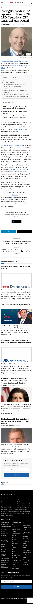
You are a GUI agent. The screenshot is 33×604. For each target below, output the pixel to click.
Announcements (6, 526)
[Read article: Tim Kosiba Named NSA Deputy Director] (16, 316)
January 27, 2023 (15, 345)
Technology (26, 560)
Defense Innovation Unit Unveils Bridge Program (15, 91)
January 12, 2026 (15, 307)
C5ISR (3, 547)
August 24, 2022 (15, 385)
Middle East (26, 541)
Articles (3, 529)
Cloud (3, 551)
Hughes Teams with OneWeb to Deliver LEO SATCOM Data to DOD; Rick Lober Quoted (15, 421)
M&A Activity (26, 539)
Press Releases (27, 552)
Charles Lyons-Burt (7, 425)
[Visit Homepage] (16, 2)
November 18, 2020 (18, 24)
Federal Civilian (14, 546)
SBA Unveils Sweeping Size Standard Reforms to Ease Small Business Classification (14, 86)
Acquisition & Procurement (5, 523)
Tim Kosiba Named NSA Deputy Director (15, 305)
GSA (24, 522)
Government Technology (15, 567)
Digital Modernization (16, 532)
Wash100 (25, 564)
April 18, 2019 (17, 271)
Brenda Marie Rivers (7, 271)
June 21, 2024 (17, 425)
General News (16, 558)
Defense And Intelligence (5, 561)
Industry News (27, 527)
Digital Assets (16, 529)
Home (2, 8)
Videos (24, 562)
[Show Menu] (2, 2)
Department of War (16, 523)
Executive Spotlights (15, 542)
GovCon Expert (16, 560)
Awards (3, 538)
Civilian (3, 549)
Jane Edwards (6, 307)
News (7, 8)
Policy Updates (27, 550)
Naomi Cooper (6, 385)
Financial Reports (14, 550)
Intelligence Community (26, 533)
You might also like (9, 82)
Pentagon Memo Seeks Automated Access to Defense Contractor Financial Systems (16, 95)
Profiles (25, 555)
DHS (13, 526)
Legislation (26, 536)
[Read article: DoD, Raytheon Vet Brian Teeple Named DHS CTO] (16, 280)
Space (24, 557)
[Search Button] (31, 2)
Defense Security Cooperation (4, 566)
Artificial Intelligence (4, 532)
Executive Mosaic (13, 598)
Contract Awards (3, 554)
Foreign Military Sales (16, 554)
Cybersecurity (5, 558)
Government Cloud (15, 563)
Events (14, 535)
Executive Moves (15, 538)
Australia (3, 535)
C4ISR (3, 544)
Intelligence (26, 530)
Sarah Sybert (7, 24)
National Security (25, 544)
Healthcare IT (27, 525)
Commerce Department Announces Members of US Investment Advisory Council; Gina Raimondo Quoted (14, 381)
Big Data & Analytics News (5, 541)
